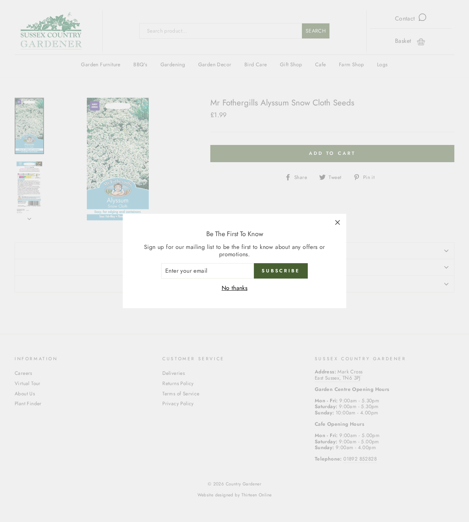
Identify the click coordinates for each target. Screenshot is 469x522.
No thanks (235, 288)
